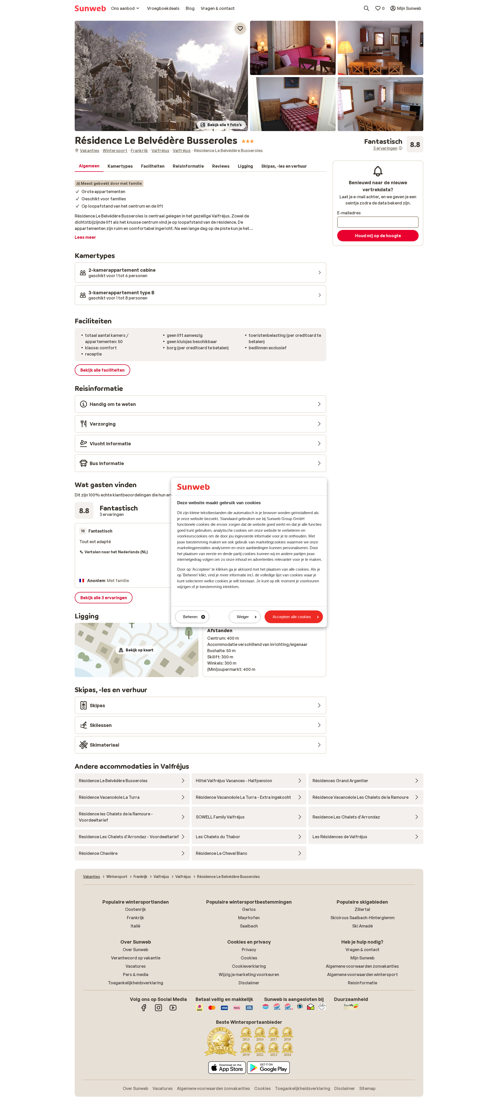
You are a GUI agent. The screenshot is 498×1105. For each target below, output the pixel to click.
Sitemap (367, 1088)
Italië (135, 926)
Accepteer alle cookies (292, 617)
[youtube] (173, 1010)
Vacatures (136, 966)
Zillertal (362, 909)
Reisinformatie (362, 982)
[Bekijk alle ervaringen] (393, 144)
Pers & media (135, 974)
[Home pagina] (90, 8)
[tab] (89, 166)
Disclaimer (249, 982)
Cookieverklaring (249, 966)
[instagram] (158, 1010)
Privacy (249, 949)
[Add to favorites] (240, 28)
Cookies (249, 957)
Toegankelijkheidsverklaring (135, 982)
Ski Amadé (362, 926)
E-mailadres (349, 212)
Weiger (243, 617)
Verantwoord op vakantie (135, 957)
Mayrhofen (249, 917)
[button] (161, 76)
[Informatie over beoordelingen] (400, 148)
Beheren (190, 617)
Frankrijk (135, 917)
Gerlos (249, 909)
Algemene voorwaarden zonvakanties (362, 966)
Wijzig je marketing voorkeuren (249, 974)
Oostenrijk (135, 909)
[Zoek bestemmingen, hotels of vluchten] (366, 8)
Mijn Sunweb (362, 957)
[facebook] (144, 1010)
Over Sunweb (135, 949)
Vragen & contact (362, 949)
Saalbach (249, 926)
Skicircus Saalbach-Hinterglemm (362, 917)
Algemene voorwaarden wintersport (362, 974)
